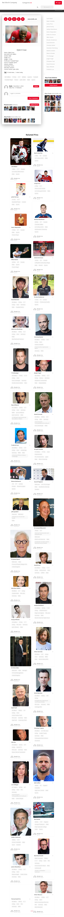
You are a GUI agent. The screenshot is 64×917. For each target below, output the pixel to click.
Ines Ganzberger (39, 425)
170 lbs (14, 230)
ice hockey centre (39, 158)
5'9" (41, 260)
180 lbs (36, 785)
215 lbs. (14, 199)
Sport (13, 844)
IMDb (13, 412)
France (16, 80)
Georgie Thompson (39, 824)
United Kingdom (16, 567)
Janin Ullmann (15, 627)
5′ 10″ (25, 375)
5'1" (24, 302)
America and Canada (40, 188)
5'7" (25, 407)
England (45, 785)
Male (28, 80)
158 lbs (20, 331)
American (14, 514)
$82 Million (37, 375)
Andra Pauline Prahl (17, 715)
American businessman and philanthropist (42, 533)
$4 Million (14, 591)
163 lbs (20, 448)
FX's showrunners (39, 457)
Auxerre (30, 77)
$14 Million (14, 622)
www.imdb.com (32, 19)
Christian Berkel (51, 45)
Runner (41, 265)
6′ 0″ (47, 417)
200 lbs (36, 222)
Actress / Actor (17, 312)
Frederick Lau (50, 69)
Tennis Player (15, 235)
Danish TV (19, 747)
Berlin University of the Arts (41, 902)
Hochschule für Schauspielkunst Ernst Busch (42, 422)
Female (36, 302)
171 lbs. (44, 452)
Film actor (22, 593)
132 (13, 484)
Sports (33, 80)
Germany (23, 304)
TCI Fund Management (17, 673)
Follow (36, 86)
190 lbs (36, 530)
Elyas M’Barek (50, 67)
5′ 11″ (48, 568)
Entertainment (38, 454)
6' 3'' (41, 186)
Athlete (24, 77)
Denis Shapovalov (51, 32)
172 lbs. (14, 77)
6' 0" (19, 77)
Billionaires (39, 495)
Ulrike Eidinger (19, 798)
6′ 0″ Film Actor (44, 731)
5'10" (41, 822)
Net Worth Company (9, 3)
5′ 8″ (47, 339)
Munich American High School (42, 618)
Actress (41, 378)
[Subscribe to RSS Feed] (37, 7)
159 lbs (20, 302)
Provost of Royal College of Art (19, 564)
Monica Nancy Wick (43, 659)
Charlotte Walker (39, 224)
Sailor (36, 829)
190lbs (13, 169)
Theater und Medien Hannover (40, 871)
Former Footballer (16, 842)
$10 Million (37, 452)
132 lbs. (21, 622)
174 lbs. (20, 869)
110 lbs (36, 299)
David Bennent (51, 42)
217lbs (36, 186)
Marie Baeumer (38, 907)
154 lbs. (43, 339)
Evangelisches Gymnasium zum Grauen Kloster (41, 701)
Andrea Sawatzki (39, 344)
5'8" (47, 695)
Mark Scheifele (50, 21)
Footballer (37, 788)
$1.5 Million (15, 407)
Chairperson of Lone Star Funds (18, 517)
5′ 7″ (48, 375)
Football (35, 77)
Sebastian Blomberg (52, 48)
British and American (40, 539)
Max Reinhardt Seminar (18, 339)
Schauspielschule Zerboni (41, 738)
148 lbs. (20, 710)
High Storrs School (39, 790)
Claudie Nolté (15, 593)
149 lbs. (44, 375)
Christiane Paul (51, 61)
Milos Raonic (50, 37)
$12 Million (37, 568)
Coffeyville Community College (42, 262)
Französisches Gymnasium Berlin (41, 347)
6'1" (41, 222)
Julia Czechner (15, 415)
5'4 (40, 299)
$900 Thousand (39, 858)
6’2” (40, 155)
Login (59, 3)
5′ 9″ (25, 448)
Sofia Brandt (38, 868)
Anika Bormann (43, 610)
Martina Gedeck (51, 50)
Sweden (37, 489)
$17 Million (14, 787)
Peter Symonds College (40, 827)
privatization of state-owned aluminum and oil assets (42, 542)
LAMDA (42, 572)
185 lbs (20, 901)
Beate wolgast (15, 874)
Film (22, 789)
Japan (46, 457)
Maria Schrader (51, 53)
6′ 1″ (24, 901)
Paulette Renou (20, 307)
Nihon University (43, 459)
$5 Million (14, 302)
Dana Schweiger (16, 380)
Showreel (37, 740)
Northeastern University (41, 229)
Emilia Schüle (24, 874)
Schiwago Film (38, 707)
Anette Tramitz (43, 733)
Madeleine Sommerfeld (41, 380)
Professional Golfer (45, 302)
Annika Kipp (23, 450)
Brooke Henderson (52, 40)
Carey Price (50, 24)
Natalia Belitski (42, 383)
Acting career (42, 570)
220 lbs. (14, 262)
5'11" (18, 169)
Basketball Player (16, 202)
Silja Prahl (14, 720)
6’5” (18, 262)
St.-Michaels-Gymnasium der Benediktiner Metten (19, 418)
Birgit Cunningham (39, 613)
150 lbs (36, 260)
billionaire (37, 484)
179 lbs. (43, 897)
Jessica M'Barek (20, 412)
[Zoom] (19, 19)
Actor (18, 304)
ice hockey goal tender (40, 191)
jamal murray (50, 26)
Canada (23, 169)
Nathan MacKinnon (52, 29)
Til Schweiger (50, 56)
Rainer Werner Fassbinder (18, 752)
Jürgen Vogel (50, 58)
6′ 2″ (24, 331)
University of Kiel (22, 720)
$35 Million (8, 77)
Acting (13, 304)
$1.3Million (37, 608)
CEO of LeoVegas (45, 484)
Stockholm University (44, 487)
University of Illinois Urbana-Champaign (19, 455)
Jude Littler (23, 80)
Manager (24, 670)
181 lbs (43, 608)
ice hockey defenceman (18, 171)
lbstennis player (21, 486)
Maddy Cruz (17, 178)
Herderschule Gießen (17, 383)
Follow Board (34, 104)
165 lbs (43, 417)
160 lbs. (46, 858)
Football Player (9, 80)
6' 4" (18, 199)
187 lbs (20, 787)
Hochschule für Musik (40, 865)
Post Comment (33, 98)
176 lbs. (21, 375)
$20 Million (14, 375)
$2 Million (37, 339)
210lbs (36, 155)
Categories (26, 3)
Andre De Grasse (51, 34)
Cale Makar (50, 18)
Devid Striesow (51, 64)
